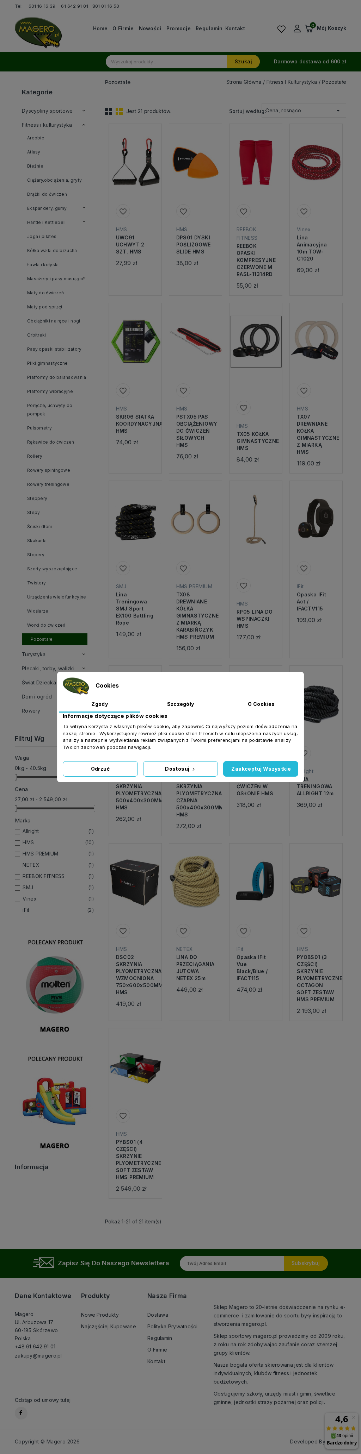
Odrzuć (100, 769)
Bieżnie (35, 166)
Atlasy (34, 152)
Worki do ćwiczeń (46, 625)
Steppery (37, 498)
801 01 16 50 (106, 6)
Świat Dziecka (39, 682)
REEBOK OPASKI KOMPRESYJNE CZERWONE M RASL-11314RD (256, 260)
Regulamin (209, 28)
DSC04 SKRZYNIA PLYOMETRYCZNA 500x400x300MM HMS (135, 793)
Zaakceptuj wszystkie (261, 769)
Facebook (21, 1413)
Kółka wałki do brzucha (52, 250)
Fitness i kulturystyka (47, 125)
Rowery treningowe (48, 484)
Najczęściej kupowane (108, 1326)
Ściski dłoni (39, 526)
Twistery (36, 582)
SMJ (58, 887)
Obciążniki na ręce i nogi (53, 321)
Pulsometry (39, 428)
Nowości (150, 28)
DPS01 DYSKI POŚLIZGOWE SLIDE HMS (193, 244)
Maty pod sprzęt (45, 306)
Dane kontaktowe (43, 1295)
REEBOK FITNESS (58, 876)
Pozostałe (42, 639)
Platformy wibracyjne (50, 391)
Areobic (35, 137)
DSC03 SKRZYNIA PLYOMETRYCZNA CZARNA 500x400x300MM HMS (195, 796)
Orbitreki (36, 335)
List (119, 111)
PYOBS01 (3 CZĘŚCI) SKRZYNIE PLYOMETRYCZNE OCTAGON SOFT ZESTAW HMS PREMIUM (316, 978)
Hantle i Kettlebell (46, 222)
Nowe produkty (100, 1315)
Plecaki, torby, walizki (48, 668)
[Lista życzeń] (281, 29)
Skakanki (37, 540)
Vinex (58, 899)
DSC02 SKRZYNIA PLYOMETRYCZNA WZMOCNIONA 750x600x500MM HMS (135, 974)
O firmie (123, 28)
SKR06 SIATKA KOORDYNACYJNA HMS (135, 424)
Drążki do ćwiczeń (47, 194)
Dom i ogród (37, 697)
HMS (58, 842)
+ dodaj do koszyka (128, 173)
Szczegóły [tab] (180, 704)
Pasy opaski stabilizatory (54, 349)
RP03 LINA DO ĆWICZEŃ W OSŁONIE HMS (255, 786)
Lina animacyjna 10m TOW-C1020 (312, 248)
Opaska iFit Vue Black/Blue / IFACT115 (252, 967)
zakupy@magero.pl (38, 1356)
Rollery (34, 456)
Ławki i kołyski (43, 264)
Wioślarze (38, 611)
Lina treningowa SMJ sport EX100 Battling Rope (135, 608)
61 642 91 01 (74, 6)
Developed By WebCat (318, 1441)
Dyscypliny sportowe (47, 111)
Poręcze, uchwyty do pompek (50, 409)
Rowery (31, 711)
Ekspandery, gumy (47, 208)
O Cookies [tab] (261, 704)
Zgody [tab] (99, 704)
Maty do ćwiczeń (45, 292)
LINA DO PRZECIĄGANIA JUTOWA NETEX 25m (195, 967)
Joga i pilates (41, 236)
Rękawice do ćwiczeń (50, 442)
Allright (58, 831)
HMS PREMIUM (58, 854)
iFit (58, 910)
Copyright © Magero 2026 (47, 1441)
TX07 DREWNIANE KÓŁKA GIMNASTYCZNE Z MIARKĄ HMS (316, 434)
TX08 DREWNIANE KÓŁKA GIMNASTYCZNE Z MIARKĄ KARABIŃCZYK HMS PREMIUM (195, 615)
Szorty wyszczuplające (52, 568)
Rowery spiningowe (48, 470)
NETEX (58, 865)
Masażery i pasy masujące (56, 278)
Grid (108, 111)
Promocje (178, 28)
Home (100, 28)
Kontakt (235, 28)
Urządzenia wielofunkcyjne (56, 597)
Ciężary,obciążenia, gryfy (54, 180)
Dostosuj (178, 769)
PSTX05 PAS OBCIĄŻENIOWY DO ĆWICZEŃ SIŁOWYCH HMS (195, 431)
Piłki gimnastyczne (47, 363)
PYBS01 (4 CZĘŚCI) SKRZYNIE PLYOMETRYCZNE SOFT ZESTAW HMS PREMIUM (135, 1159)
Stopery (35, 554)
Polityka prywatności (172, 1326)
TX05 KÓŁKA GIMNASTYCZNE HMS (256, 441)
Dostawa (157, 1315)
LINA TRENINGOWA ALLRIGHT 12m (315, 786)
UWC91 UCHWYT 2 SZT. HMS (130, 244)
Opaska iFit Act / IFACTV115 (311, 601)
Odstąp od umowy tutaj (43, 1400)
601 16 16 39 (42, 6)
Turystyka (34, 654)
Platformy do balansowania (56, 377)
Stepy (33, 512)
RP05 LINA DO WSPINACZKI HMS (255, 619)
